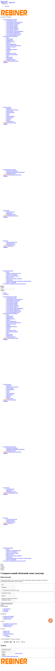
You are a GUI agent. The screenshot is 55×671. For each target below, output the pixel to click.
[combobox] (7, 289)
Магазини (5, 611)
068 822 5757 (4, 2)
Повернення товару (8, 625)
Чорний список (7, 618)
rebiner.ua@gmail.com (8, 633)
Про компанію (6, 608)
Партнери (5, 610)
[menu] (1, 563)
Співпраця (6, 635)
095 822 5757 (12, 2)
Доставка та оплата (8, 617)
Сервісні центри (7, 626)
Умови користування (8, 616)
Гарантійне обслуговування (10, 623)
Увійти (5, 293)
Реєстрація (6, 294)
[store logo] (14, 15)
